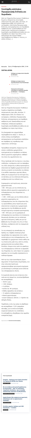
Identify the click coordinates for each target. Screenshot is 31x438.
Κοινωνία (3, 6)
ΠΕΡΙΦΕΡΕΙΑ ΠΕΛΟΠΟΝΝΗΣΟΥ (8, 393)
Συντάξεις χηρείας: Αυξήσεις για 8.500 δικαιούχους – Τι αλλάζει (13, 407)
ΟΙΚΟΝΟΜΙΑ (5, 409)
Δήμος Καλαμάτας (7, 402)
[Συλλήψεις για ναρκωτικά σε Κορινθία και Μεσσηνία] (5, 76)
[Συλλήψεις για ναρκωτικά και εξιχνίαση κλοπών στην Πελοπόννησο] (5, 83)
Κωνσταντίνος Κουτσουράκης (14, 320)
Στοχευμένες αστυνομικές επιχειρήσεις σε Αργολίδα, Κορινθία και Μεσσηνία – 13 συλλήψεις (19, 90)
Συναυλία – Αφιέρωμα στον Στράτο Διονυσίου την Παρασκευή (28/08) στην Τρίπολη (15, 380)
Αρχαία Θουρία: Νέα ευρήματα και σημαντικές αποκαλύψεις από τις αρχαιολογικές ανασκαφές (15, 399)
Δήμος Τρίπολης (6, 383)
